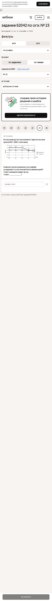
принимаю (43, 4)
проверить (26, 597)
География (22, 31)
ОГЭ (15, 31)
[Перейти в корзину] (31, 17)
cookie (15, 6)
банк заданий (6, 31)
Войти (39, 17)
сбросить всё (23, 69)
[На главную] (8, 17)
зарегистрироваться (26, 115)
